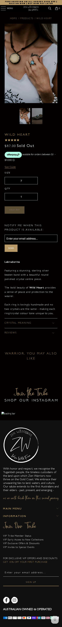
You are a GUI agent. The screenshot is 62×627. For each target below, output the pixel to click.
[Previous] (7, 63)
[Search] (50, 8)
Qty (7, 189)
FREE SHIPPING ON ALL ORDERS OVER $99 (30, 1)
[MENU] (1, 8)
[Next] (55, 63)
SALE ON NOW (17, 3)
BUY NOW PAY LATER (40, 3)
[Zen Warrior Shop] (31, 8)
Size (7, 173)
